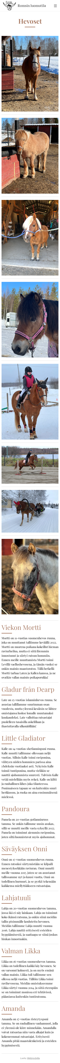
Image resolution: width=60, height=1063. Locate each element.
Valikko (55, 6)
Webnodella (33, 1058)
